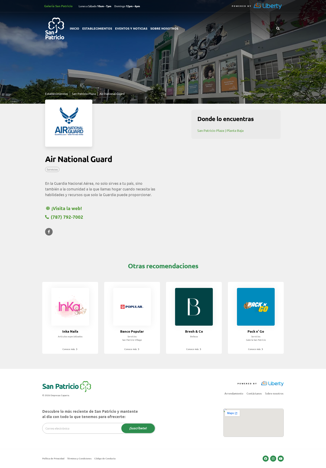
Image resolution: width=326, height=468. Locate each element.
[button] (278, 28)
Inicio (74, 28)
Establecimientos (97, 28)
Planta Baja (235, 130)
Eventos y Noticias (131, 28)
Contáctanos (254, 393)
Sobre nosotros (164, 28)
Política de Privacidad (53, 458)
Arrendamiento (234, 393)
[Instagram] (273, 459)
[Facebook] (266, 459)
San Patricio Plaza (210, 130)
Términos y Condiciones (79, 458)
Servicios (52, 169)
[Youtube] (281, 459)
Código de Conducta (104, 458)
